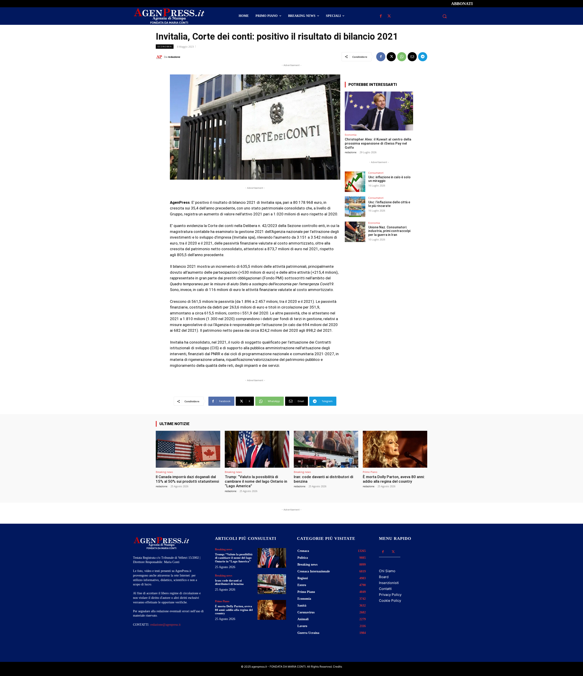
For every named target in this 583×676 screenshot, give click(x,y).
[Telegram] (422, 56)
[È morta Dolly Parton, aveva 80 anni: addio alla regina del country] (395, 449)
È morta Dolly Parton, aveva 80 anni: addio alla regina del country (394, 479)
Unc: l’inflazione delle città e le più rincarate (389, 204)
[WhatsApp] (401, 56)
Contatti (385, 589)
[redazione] (160, 57)
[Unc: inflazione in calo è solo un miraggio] (355, 181)
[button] (444, 16)
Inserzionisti (389, 583)
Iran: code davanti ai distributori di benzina (323, 479)
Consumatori (376, 172)
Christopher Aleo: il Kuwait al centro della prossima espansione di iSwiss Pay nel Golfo (378, 143)
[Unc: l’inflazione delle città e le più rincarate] (355, 206)
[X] (389, 16)
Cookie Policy (390, 600)
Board (384, 577)
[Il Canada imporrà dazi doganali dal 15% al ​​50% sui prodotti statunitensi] (188, 449)
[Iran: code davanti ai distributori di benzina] (326, 449)
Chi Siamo (387, 571)
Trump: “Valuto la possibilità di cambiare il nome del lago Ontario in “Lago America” (256, 481)
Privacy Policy (390, 594)
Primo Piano (370, 472)
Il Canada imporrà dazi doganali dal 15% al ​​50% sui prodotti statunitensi (187, 479)
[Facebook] (381, 16)
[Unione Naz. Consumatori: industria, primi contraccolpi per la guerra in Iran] (355, 232)
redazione (174, 57)
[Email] (412, 56)
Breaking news (164, 472)
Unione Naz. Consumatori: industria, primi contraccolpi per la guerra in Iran (389, 231)
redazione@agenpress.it (165, 624)
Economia (165, 46)
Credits (337, 666)
